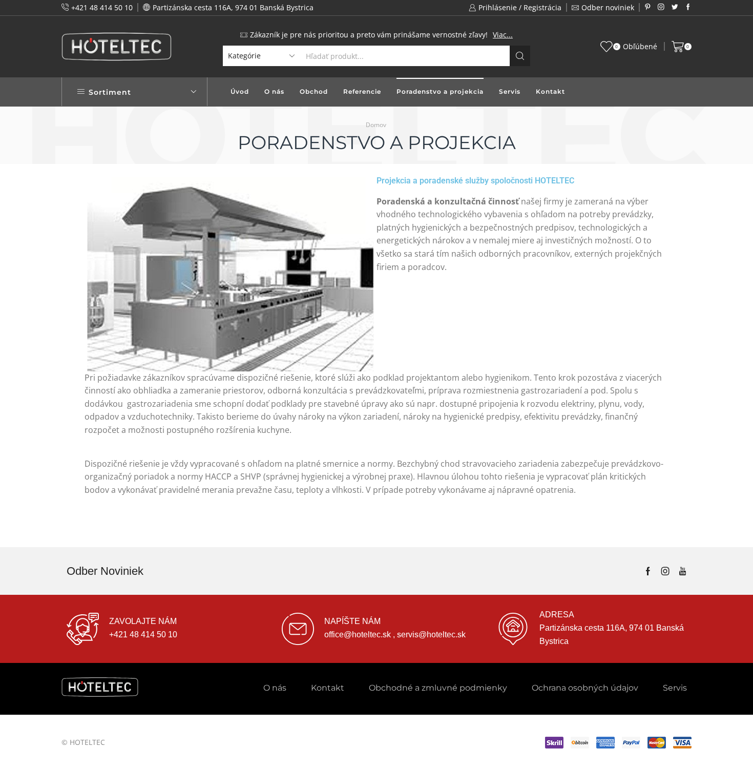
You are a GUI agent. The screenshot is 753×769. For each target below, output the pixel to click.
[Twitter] (675, 7)
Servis (509, 91)
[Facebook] (688, 7)
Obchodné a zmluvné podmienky (438, 688)
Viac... (503, 34)
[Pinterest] (647, 7)
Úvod (240, 91)
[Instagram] (661, 7)
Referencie (362, 91)
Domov (376, 124)
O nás (274, 91)
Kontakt (550, 91)
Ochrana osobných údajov (585, 688)
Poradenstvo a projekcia (440, 91)
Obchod (314, 91)
